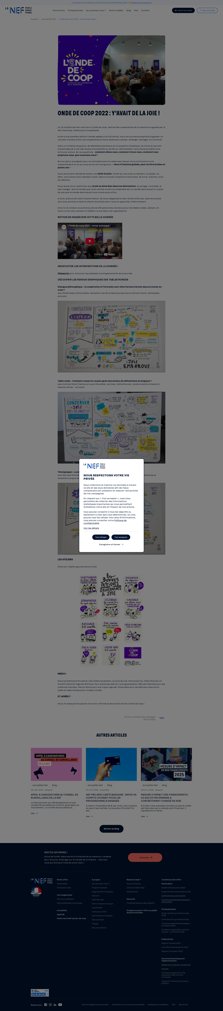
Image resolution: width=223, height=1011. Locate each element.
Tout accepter (120, 537)
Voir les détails (91, 528)
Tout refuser (101, 537)
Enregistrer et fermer (109, 544)
